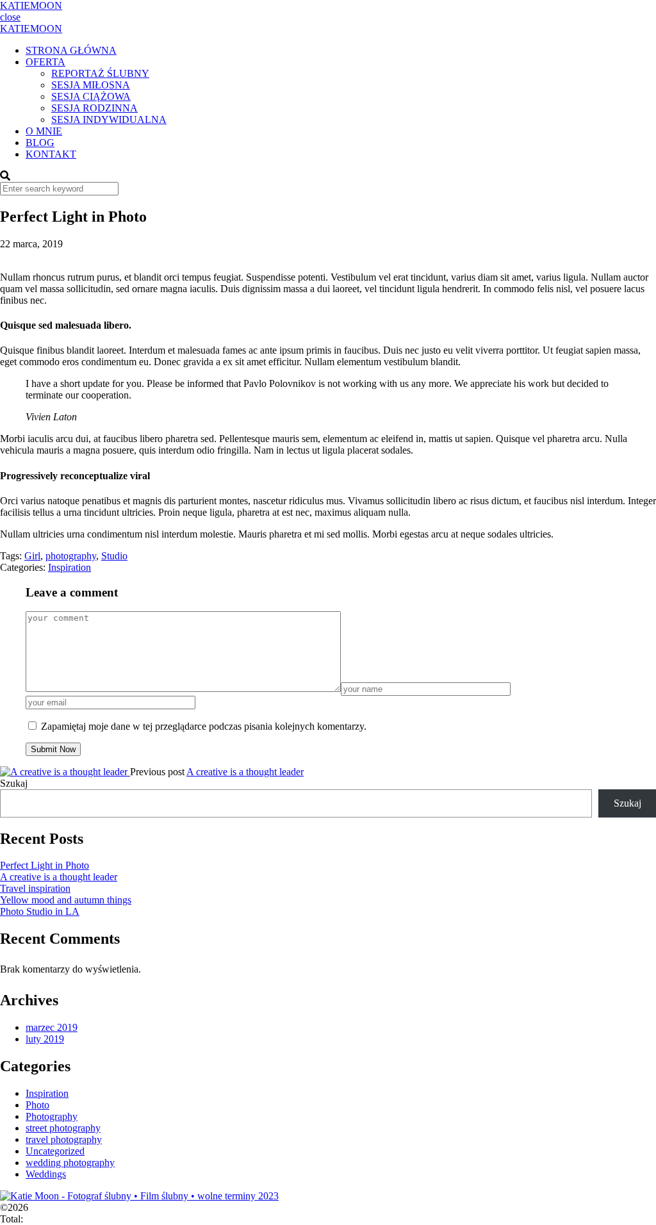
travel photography (64, 1139)
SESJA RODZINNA (94, 108)
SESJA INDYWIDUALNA (109, 119)
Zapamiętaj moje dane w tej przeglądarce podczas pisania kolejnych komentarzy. (203, 726)
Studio (114, 555)
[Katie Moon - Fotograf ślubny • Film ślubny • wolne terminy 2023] (139, 1195)
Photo (37, 1104)
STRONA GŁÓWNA (71, 50)
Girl (32, 555)
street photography (63, 1127)
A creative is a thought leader (245, 771)
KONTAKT (51, 154)
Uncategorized (55, 1151)
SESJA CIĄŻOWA (91, 96)
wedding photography (70, 1162)
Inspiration (69, 567)
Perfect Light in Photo (44, 865)
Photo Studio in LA (39, 911)
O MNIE (44, 131)
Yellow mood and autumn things (65, 899)
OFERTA (45, 61)
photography (70, 555)
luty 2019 (45, 1038)
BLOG (40, 142)
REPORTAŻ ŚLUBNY (100, 73)
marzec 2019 (52, 1027)
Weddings (46, 1174)
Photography (52, 1116)
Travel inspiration (35, 888)
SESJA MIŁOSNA (90, 84)
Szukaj (14, 783)
